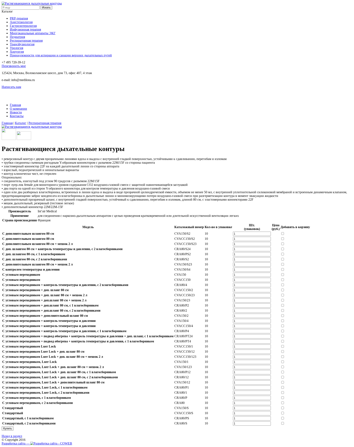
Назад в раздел (12, 436)
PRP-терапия (19, 18)
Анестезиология (21, 22)
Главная (15, 105)
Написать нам (11, 87)
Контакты (17, 116)
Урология (16, 48)
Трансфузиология (22, 44)
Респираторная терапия (26, 40)
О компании (18, 108)
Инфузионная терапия (25, 29)
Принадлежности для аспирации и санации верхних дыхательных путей (61, 55)
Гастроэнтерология (23, 25)
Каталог (7, 11)
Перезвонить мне (14, 66)
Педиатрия (17, 37)
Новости (16, 112)
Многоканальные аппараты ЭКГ (33, 33)
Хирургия (17, 51)
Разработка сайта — (16, 443)
